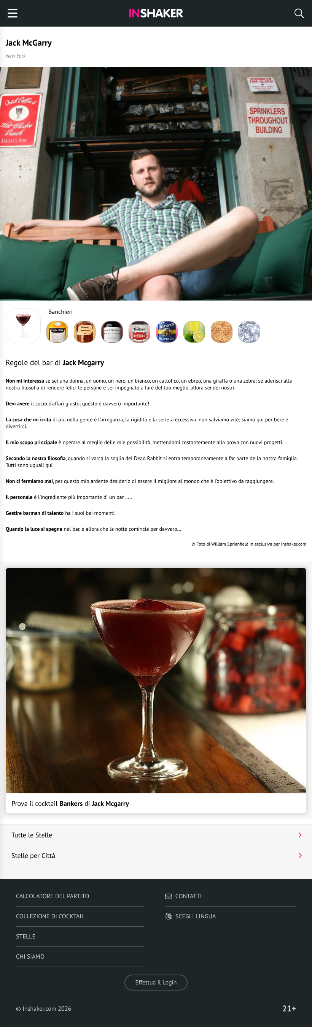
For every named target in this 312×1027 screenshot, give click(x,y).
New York (15, 55)
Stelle (25, 936)
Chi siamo (30, 957)
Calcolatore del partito (52, 896)
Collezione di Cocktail (50, 916)
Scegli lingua (195, 916)
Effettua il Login (156, 982)
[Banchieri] (23, 325)
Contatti (188, 896)
